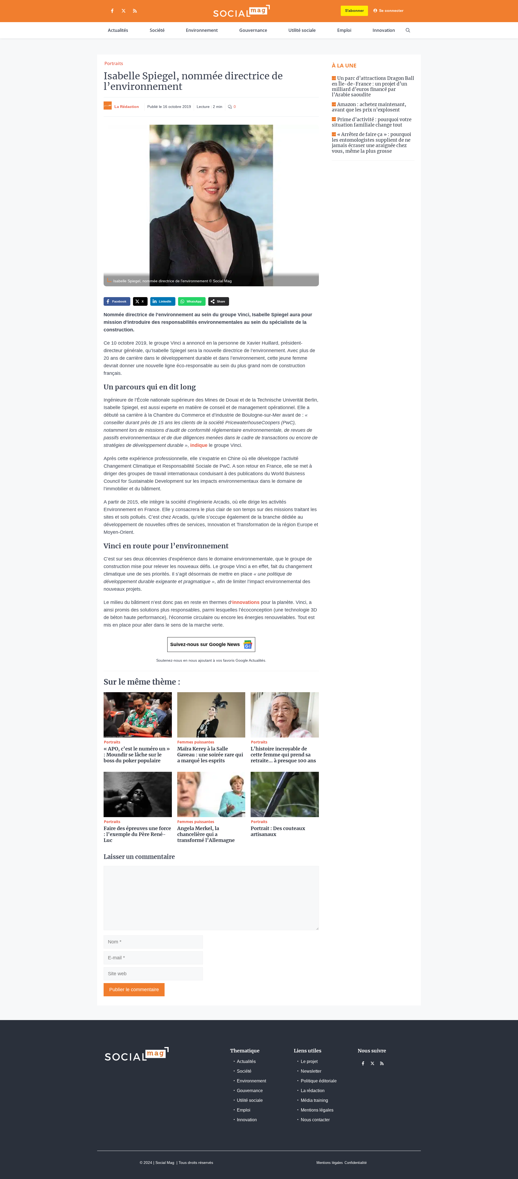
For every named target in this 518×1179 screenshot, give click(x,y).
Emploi (344, 30)
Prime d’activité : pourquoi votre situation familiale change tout (371, 122)
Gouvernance (253, 30)
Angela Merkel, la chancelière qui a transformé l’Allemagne (206, 834)
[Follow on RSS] (135, 10)
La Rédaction (126, 106)
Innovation (384, 30)
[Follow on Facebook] (112, 10)
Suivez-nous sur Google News (205, 644)
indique (198, 445)
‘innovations (245, 602)
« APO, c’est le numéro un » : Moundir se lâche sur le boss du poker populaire (137, 755)
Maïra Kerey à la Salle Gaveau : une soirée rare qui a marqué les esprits (210, 755)
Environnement (202, 30)
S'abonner (354, 10)
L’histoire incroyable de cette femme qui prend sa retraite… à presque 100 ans (283, 755)
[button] (407, 30)
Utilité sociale (302, 30)
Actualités (118, 30)
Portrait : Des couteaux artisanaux (278, 831)
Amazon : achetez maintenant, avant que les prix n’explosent (369, 107)
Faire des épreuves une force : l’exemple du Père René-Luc (137, 834)
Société (157, 30)
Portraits (113, 63)
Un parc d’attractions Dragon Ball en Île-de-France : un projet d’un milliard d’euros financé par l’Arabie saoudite (373, 86)
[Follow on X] (123, 10)
